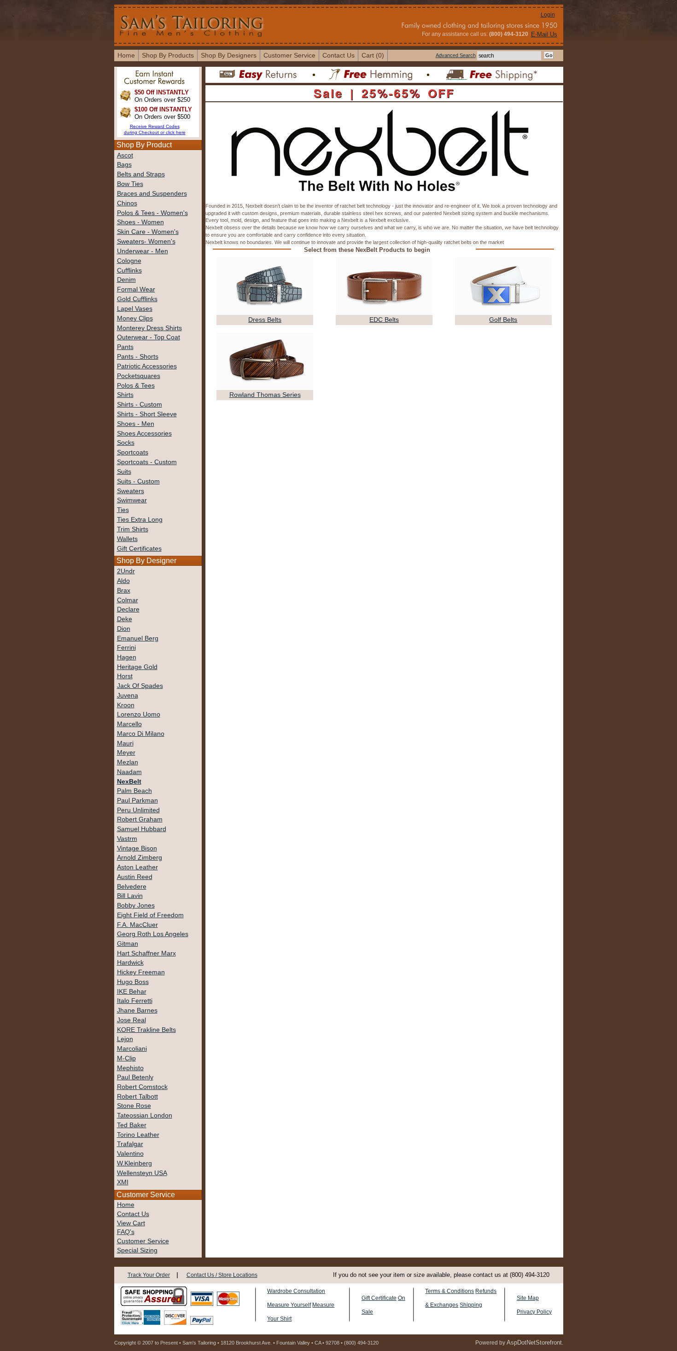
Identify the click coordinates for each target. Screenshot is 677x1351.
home (126, 55)
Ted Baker (131, 1125)
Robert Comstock (142, 1086)
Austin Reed (134, 876)
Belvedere (131, 886)
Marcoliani (132, 1048)
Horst (125, 676)
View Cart (131, 1223)
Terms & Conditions (449, 1291)
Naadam (129, 772)
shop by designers (229, 55)
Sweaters (130, 491)
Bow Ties (130, 184)
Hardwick (130, 962)
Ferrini (126, 647)
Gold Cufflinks (137, 299)
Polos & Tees (136, 385)
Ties (123, 510)
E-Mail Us (544, 34)
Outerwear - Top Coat (148, 337)
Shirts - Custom (139, 404)
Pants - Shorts (137, 356)
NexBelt (129, 781)
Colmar (127, 600)
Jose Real (131, 1020)
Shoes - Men (135, 423)
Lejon (125, 1039)
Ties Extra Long (140, 519)
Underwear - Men (142, 251)
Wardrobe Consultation (296, 1291)
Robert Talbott (137, 1096)
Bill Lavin (130, 895)
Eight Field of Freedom (150, 915)
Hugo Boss (133, 981)
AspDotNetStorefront (534, 1342)
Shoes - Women (140, 222)
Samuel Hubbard (141, 829)
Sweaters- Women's (146, 241)
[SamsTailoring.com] (192, 25)
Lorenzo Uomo (138, 714)
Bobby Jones (136, 905)
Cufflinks (129, 270)
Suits (124, 471)
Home (125, 1204)
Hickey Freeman (141, 972)
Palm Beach (134, 790)
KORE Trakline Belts (146, 1029)
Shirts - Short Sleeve (147, 414)
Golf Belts (503, 319)
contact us (338, 55)
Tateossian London (144, 1115)
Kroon (125, 705)
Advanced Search (456, 55)
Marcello (129, 724)
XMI (122, 1182)
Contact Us (133, 1214)
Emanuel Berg (137, 638)
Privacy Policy (534, 1312)
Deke (124, 619)
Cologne (129, 260)
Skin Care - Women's (148, 231)
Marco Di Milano (140, 733)
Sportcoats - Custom (147, 462)
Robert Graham (140, 819)
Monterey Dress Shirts (149, 328)
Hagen (126, 657)
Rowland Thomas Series (265, 394)
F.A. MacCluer (137, 924)
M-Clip (126, 1058)
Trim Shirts (132, 529)
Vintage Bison (137, 848)
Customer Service (289, 55)
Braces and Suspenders (152, 193)
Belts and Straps (141, 174)
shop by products (168, 55)
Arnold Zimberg (139, 857)
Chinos (127, 203)
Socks (125, 442)
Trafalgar (130, 1144)
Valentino (130, 1153)
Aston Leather (137, 867)
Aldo (123, 580)
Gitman (127, 943)
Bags (124, 164)
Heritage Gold (137, 667)
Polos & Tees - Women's (152, 213)
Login (548, 15)
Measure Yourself (289, 1305)
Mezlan (127, 762)
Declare (128, 609)
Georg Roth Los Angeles (152, 934)
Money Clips (135, 318)
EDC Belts (384, 319)
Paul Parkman (137, 800)
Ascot (125, 155)
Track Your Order (149, 1275)
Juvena (127, 695)
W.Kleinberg (134, 1163)
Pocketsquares (138, 376)
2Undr (126, 571)
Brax (123, 590)
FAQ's (125, 1232)
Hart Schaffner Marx (146, 953)
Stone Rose (134, 1105)
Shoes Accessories (144, 433)
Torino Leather (138, 1134)
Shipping (471, 1305)
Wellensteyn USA (142, 1173)
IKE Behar (131, 991)
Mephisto (130, 1068)
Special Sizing (137, 1250)
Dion (123, 628)
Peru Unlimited (138, 810)
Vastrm (127, 838)
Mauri (125, 743)
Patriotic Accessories (147, 366)
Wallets (127, 539)
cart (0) (373, 55)
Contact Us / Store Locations (222, 1275)
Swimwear (132, 500)
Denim (126, 279)
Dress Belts (264, 319)
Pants (125, 347)
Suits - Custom (138, 481)
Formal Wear (136, 289)
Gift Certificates (139, 548)
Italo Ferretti (134, 1000)
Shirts (125, 394)
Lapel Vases (134, 308)
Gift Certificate (379, 1298)
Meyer (126, 752)
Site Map (528, 1298)
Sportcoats (132, 452)
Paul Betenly (135, 1077)
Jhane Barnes (137, 1010)
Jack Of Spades (140, 685)
